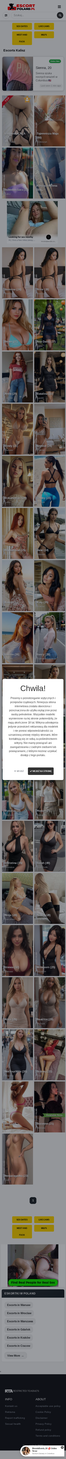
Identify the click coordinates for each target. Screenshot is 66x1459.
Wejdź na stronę (42, 771)
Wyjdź (20, 771)
